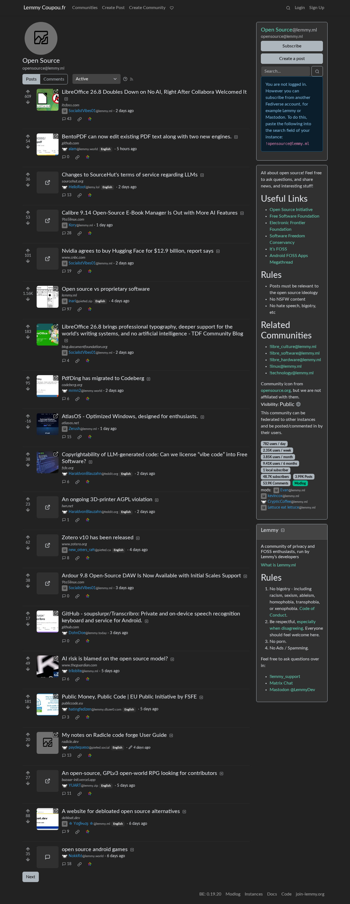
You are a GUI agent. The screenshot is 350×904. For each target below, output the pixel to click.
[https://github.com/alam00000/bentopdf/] (48, 144)
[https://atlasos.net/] (48, 424)
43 (69, 119)
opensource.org (276, 390)
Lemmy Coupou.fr (45, 7)
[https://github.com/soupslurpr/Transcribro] (48, 621)
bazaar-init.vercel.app (78, 780)
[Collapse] (282, 530)
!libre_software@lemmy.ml (295, 353)
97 (69, 309)
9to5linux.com (73, 219)
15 (69, 437)
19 (69, 271)
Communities (85, 7)
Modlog (300, 483)
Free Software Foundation (294, 216)
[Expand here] (48, 297)
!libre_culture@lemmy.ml (293, 346)
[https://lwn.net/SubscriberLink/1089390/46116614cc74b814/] (48, 507)
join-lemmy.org (310, 894)
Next (30, 877)
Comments (53, 79)
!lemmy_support (285, 676)
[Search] (288, 7)
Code (286, 894)
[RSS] (131, 79)
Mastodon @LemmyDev (292, 690)
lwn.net (67, 506)
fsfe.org (68, 468)
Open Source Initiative (291, 209)
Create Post (113, 7)
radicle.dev (70, 742)
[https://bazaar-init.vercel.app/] (48, 781)
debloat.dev (71, 818)
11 (69, 793)
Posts (31, 79)
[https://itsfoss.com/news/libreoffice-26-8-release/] (48, 100)
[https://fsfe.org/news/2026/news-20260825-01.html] (48, 462)
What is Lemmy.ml (278, 565)
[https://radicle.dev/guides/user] (48, 743)
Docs (272, 894)
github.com (70, 143)
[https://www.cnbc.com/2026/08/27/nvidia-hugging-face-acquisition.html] (48, 259)
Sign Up (316, 7)
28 (69, 233)
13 (69, 195)
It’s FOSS (278, 249)
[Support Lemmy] (172, 7)
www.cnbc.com (73, 257)
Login (300, 7)
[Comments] (48, 857)
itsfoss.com (70, 105)
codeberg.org (72, 385)
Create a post (292, 58)
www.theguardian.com (79, 665)
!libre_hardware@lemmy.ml (295, 360)
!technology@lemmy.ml (292, 373)
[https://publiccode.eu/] (48, 704)
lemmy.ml (69, 295)
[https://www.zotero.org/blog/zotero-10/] (48, 545)
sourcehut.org (72, 181)
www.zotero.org (74, 544)
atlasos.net (70, 423)
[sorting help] (125, 79)
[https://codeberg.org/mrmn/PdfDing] (48, 386)
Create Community (147, 7)
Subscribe (291, 46)
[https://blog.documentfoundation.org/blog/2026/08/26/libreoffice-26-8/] (48, 335)
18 (69, 864)
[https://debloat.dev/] (48, 819)
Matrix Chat (281, 683)
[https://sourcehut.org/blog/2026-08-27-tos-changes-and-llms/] (48, 182)
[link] (79, 119)
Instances (254, 894)
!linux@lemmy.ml (286, 366)
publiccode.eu (72, 703)
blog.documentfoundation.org (84, 347)
